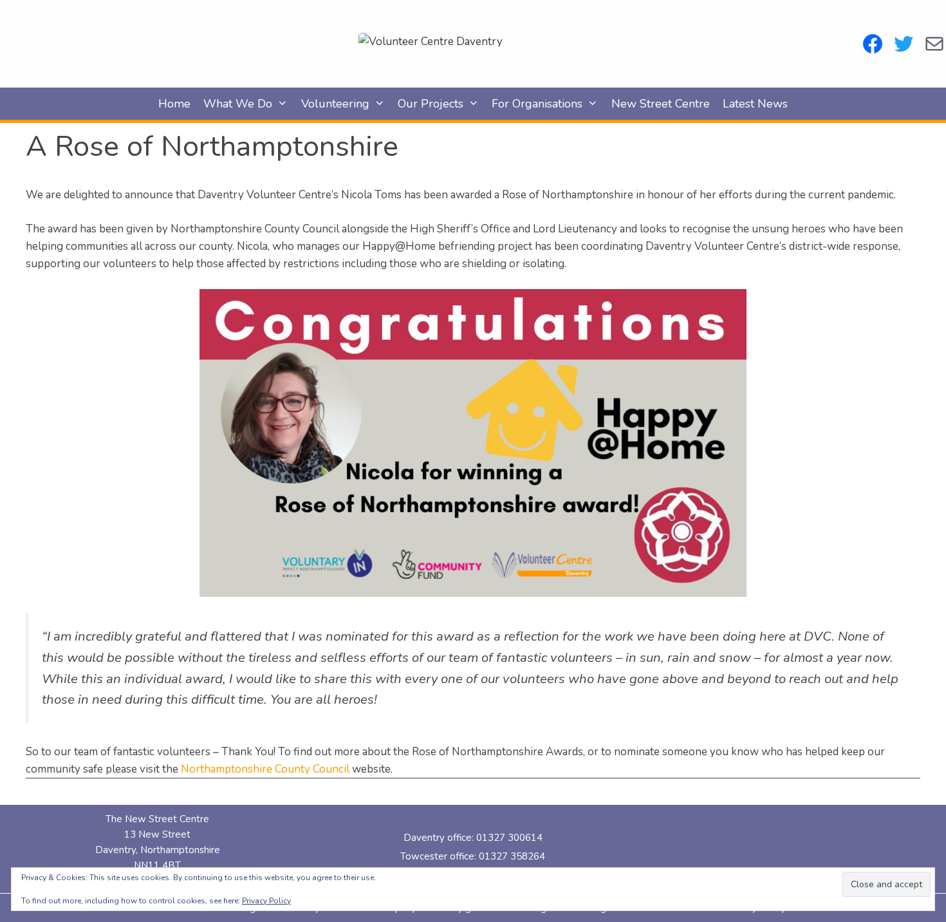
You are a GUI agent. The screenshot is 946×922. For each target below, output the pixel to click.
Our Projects (430, 103)
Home (174, 103)
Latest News (755, 103)
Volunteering (335, 103)
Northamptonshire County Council (266, 769)
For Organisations (537, 103)
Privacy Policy (266, 901)
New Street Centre (660, 103)
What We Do (237, 103)
